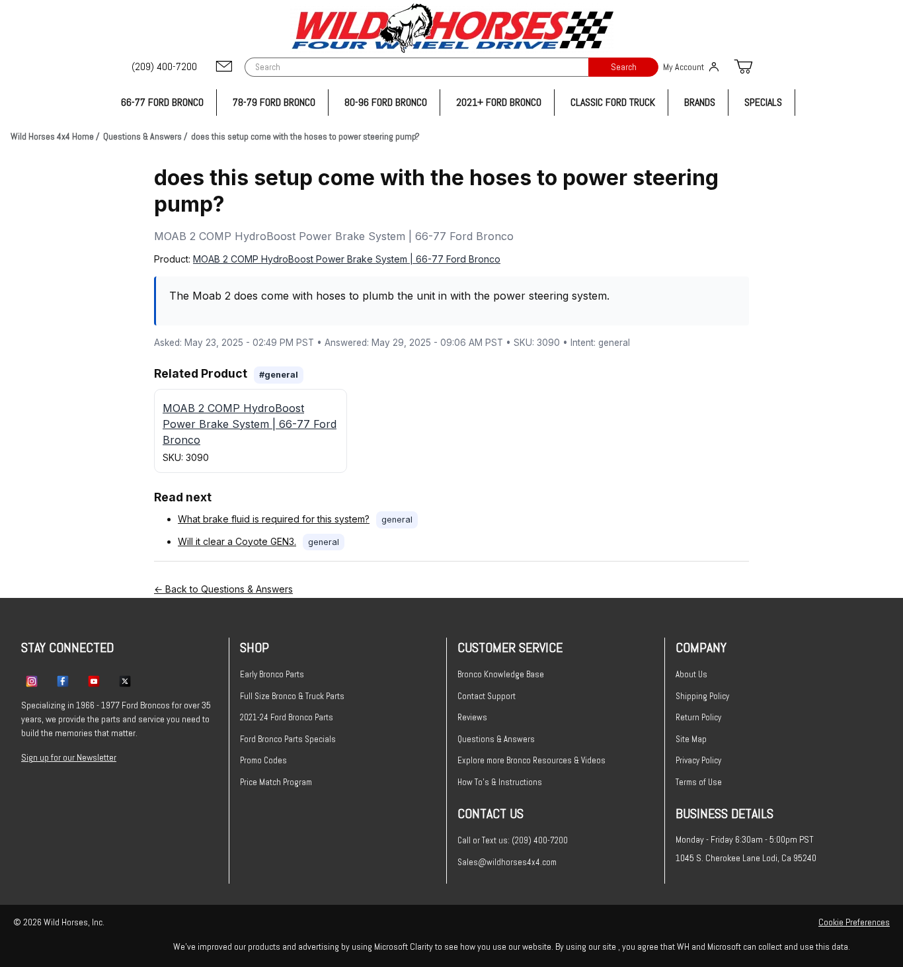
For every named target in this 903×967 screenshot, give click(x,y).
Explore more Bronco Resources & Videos (531, 760)
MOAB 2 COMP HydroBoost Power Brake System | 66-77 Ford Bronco (346, 259)
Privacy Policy (698, 760)
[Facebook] (62, 681)
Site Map (691, 739)
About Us (691, 674)
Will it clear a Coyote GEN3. (237, 541)
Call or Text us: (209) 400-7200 (512, 840)
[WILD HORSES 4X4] (451, 28)
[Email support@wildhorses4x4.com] (224, 67)
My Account (683, 67)
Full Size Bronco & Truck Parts (292, 696)
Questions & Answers (496, 739)
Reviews (472, 717)
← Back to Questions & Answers (223, 589)
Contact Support (486, 696)
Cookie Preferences (854, 922)
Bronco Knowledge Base (500, 674)
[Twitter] (125, 681)
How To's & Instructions (499, 782)
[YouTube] (93, 681)
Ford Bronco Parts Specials (288, 739)
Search (624, 67)
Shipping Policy (702, 696)
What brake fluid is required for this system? (274, 519)
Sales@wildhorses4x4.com (507, 862)
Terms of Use (699, 782)
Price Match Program (276, 782)
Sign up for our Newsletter (68, 757)
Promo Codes (263, 760)
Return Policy (698, 717)
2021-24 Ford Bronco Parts (286, 717)
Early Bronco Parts (272, 674)
